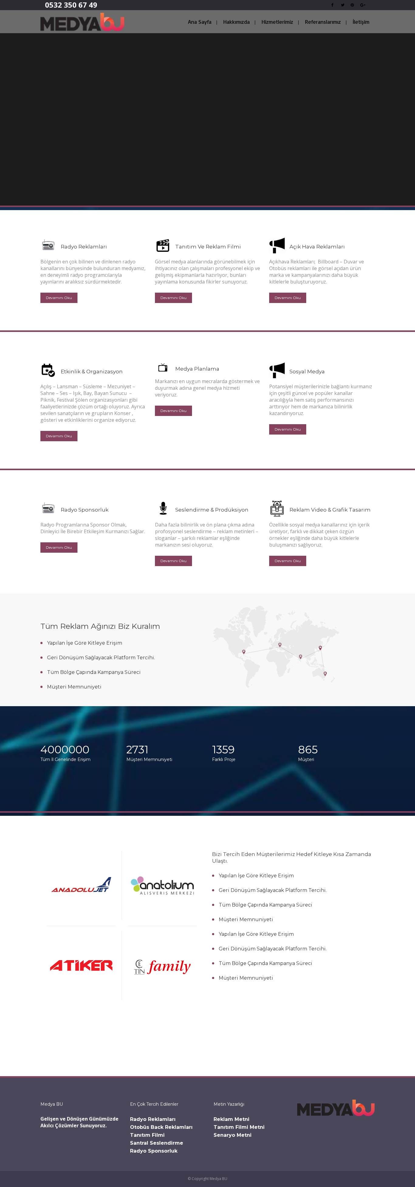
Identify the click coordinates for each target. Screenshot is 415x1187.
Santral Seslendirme (156, 1143)
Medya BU (218, 1178)
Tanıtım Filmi (147, 1135)
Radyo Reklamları (153, 1119)
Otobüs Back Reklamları (161, 1127)
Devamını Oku (59, 297)
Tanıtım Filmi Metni (239, 1127)
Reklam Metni (231, 1119)
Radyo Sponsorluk (153, 1151)
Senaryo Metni (233, 1135)
